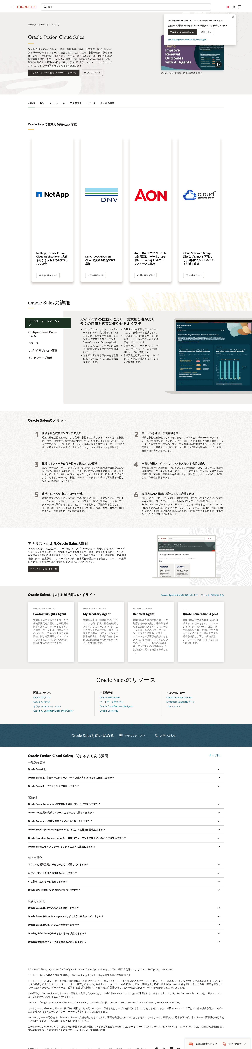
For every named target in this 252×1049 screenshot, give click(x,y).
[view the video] (192, 52)
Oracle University (109, 710)
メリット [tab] (53, 103)
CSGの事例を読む (194, 275)
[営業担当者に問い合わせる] (240, 7)
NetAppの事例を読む (48, 275)
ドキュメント (173, 706)
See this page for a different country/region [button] (187, 39)
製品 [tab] (42, 103)
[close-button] (245, 1044)
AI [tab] (64, 103)
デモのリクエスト (92, 72)
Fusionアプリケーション (39, 24)
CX (55, 24)
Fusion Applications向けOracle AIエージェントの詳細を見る (192, 595)
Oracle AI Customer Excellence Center (53, 710)
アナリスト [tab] (76, 103)
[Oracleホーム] (26, 7)
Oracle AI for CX (41, 701)
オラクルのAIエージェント (47, 706)
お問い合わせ (168, 735)
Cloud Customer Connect (179, 697)
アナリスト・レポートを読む (43, 569)
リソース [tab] (91, 103)
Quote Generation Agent (200, 614)
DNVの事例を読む (96, 275)
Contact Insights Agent (49, 614)
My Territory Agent (97, 614)
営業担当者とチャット (207, 1043)
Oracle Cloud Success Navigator (116, 706)
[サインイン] (234, 7)
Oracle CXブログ (42, 697)
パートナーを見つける (111, 701)
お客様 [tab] (31, 103)
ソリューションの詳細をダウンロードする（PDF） (53, 72)
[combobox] (126, 6)
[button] (12, 7)
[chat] (190, 1043)
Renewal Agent (144, 614)
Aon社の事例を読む (145, 275)
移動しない (206, 31)
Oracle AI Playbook (110, 697)
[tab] (48, 323)
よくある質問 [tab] (107, 103)
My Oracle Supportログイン (180, 701)
